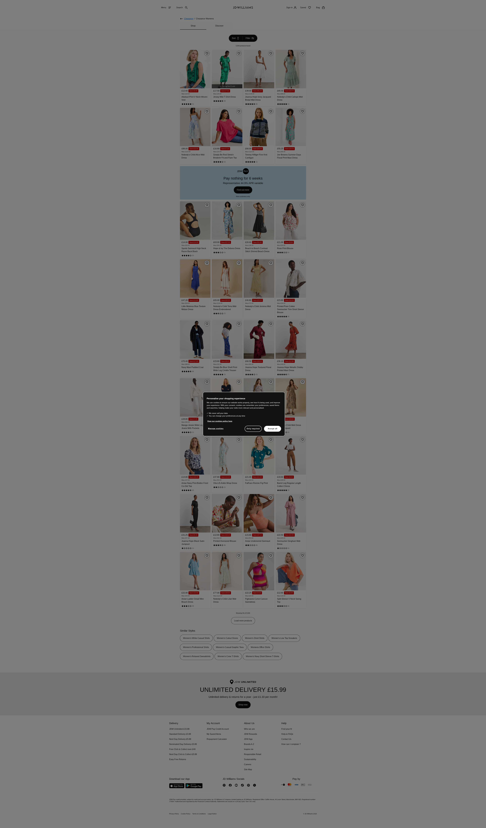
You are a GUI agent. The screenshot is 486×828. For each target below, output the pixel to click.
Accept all (272, 430)
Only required (253, 430)
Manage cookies (216, 430)
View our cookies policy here (219, 422)
